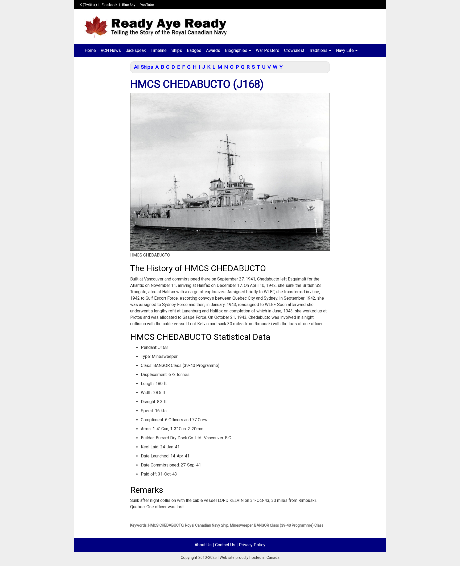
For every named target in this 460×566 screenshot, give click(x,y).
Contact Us (225, 544)
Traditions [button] (318, 50)
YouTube (147, 4)
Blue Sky (128, 4)
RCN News (111, 50)
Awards (213, 50)
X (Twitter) (88, 4)
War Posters (267, 50)
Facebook (109, 4)
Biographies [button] (236, 50)
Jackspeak (136, 50)
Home (90, 50)
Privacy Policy (252, 544)
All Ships (143, 67)
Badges (194, 50)
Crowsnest (294, 50)
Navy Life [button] (345, 50)
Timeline (159, 50)
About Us (203, 544)
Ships (176, 50)
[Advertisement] (100, 145)
